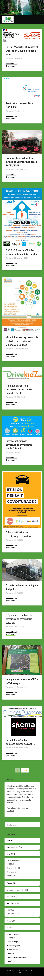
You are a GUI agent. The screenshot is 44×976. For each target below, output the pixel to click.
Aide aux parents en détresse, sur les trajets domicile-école (19, 389)
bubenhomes (11, 64)
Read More (10, 66)
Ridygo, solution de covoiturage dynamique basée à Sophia (19, 444)
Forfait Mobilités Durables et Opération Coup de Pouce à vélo (22, 50)
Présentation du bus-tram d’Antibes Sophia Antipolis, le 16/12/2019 (22, 161)
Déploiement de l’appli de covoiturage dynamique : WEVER (20, 619)
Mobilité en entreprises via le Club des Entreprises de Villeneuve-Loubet (22, 341)
